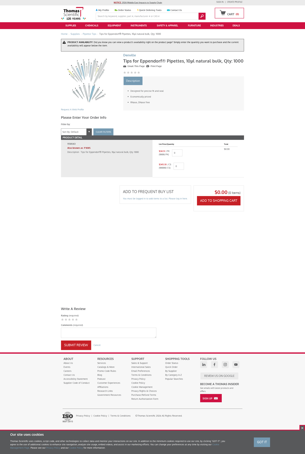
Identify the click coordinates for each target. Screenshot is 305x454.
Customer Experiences (108, 382)
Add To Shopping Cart (218, 200)
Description (133, 81)
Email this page (136, 66)
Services (101, 363)
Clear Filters (103, 132)
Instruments (139, 25)
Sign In (220, 1)
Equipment (114, 25)
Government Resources (109, 395)
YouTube (235, 364)
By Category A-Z (173, 375)
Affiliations (102, 387)
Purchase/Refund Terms (143, 395)
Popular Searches (174, 379)
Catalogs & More (106, 367)
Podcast (101, 379)
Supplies (70, 25)
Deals (236, 25)
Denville (129, 55)
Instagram (225, 364)
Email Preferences (140, 371)
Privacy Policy (138, 379)
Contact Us (176, 10)
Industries (217, 25)
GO (202, 16)
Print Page (156, 66)
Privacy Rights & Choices (144, 391)
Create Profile (234, 1)
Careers (67, 371)
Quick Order (171, 367)
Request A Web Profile (72, 109)
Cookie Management (141, 387)
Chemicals (91, 25)
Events (67, 367)
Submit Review (76, 345)
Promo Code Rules (106, 371)
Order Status (124, 10)
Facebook (214, 364)
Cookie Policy (138, 382)
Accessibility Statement (76, 379)
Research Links (105, 391)
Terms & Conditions (141, 375)
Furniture (194, 25)
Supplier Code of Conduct (77, 382)
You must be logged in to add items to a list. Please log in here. (155, 198)
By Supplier (171, 371)
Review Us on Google (219, 376)
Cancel (97, 345)
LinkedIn (203, 364)
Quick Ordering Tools (150, 10)
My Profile (103, 10)
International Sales (141, 367)
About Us (68, 363)
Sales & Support (139, 363)
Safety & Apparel (167, 25)
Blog (99, 375)
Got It (262, 442)
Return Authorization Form (144, 399)
